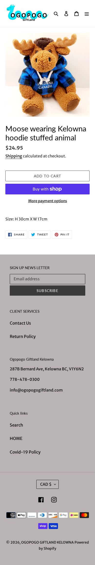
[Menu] (87, 13)
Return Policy (23, 336)
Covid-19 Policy (25, 452)
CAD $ (46, 484)
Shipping (13, 156)
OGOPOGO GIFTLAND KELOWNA (47, 542)
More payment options (47, 201)
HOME (16, 438)
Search (16, 425)
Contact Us (20, 323)
